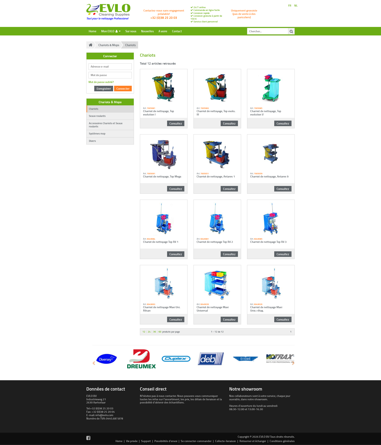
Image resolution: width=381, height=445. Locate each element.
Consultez (175, 123)
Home (92, 31)
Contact (177, 31)
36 (154, 331)
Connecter (122, 88)
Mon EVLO (108, 31)
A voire (163, 31)
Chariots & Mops (108, 45)
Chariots (130, 45)
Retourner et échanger (253, 441)
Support (146, 441)
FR (289, 5)
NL (296, 5)
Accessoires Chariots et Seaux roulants (105, 124)
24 (149, 331)
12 (143, 331)
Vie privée (132, 441)
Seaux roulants (97, 116)
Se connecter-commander (196, 441)
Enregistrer (104, 88)
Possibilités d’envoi (165, 441)
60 (160, 331)
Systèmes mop (97, 133)
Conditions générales (282, 441)
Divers (92, 141)
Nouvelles (147, 31)
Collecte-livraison (225, 441)
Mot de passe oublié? (101, 82)
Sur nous (130, 31)
